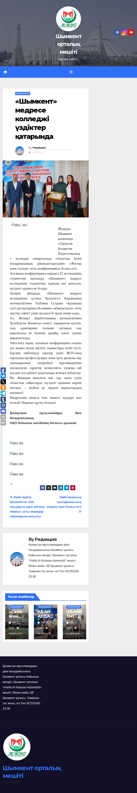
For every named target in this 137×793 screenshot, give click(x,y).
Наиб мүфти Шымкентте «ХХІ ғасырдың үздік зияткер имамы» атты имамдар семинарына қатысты (27, 506)
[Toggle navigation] (71, 72)
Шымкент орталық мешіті (68, 44)
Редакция (39, 147)
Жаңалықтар (22, 93)
